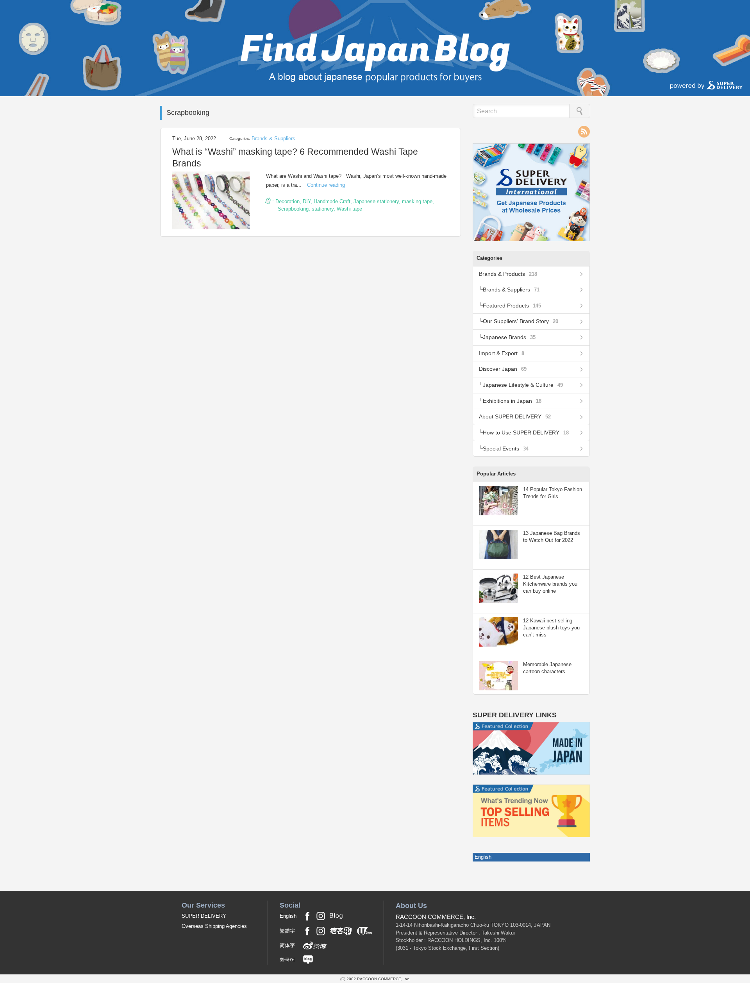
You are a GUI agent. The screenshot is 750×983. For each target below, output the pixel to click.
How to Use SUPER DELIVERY (526, 432)
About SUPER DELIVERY (515, 416)
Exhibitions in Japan (512, 401)
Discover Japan (503, 369)
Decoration (287, 201)
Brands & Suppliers (273, 138)
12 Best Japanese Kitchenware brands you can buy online (550, 584)
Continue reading (326, 185)
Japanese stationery (376, 201)
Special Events (506, 448)
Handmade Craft (332, 201)
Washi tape (349, 209)
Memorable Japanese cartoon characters (547, 667)
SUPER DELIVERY (204, 916)
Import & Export (501, 353)
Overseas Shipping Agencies (214, 926)
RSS (584, 132)
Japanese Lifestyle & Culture (523, 385)
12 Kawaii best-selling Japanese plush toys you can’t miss (551, 628)
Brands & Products (508, 274)
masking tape (417, 201)
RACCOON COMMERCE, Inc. (436, 916)
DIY (307, 201)
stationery (323, 209)
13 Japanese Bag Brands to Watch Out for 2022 (551, 536)
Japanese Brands (509, 337)
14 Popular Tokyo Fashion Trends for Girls (552, 492)
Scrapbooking (293, 209)
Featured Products (512, 305)
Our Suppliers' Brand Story (520, 321)
